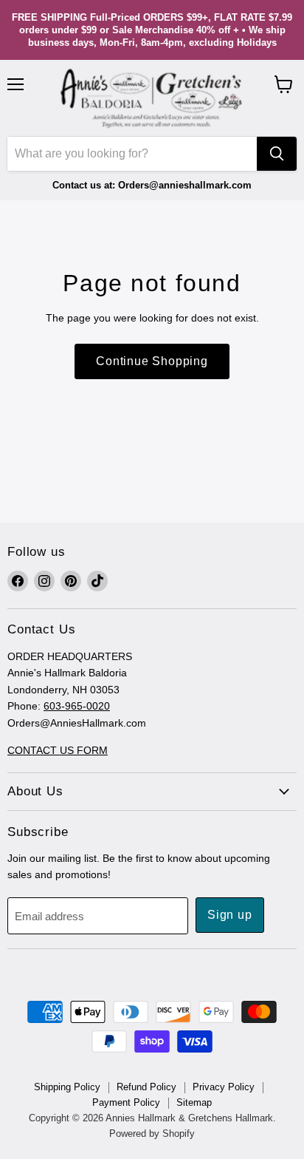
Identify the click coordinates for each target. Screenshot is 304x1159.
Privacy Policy (224, 1086)
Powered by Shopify (152, 1133)
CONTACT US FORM (57, 750)
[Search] (277, 154)
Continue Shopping (152, 361)
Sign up (229, 914)
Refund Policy (146, 1086)
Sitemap (194, 1102)
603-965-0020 (77, 706)
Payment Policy (126, 1102)
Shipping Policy (67, 1086)
